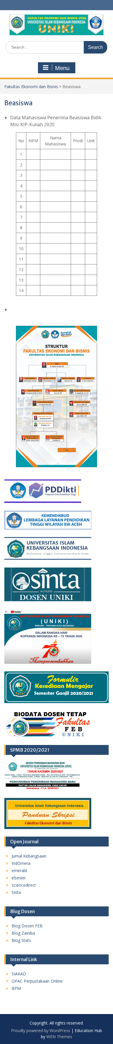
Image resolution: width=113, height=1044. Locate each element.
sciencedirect (24, 885)
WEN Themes (59, 1036)
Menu (62, 68)
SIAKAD (19, 974)
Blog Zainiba (23, 933)
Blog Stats (21, 940)
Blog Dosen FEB (27, 926)
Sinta (16, 892)
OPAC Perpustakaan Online (37, 981)
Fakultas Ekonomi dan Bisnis (31, 86)
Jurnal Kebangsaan (29, 856)
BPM (16, 988)
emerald (19, 870)
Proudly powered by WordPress (40, 1030)
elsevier (19, 878)
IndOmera (21, 863)
